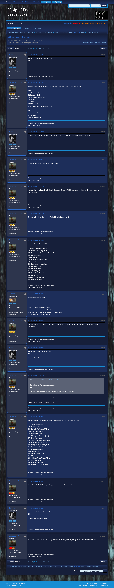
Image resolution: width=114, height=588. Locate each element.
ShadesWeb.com (20, 585)
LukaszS (12, 294)
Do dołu (10, 48)
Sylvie (82, 32)
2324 (31, 48)
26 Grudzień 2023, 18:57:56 (36, 347)
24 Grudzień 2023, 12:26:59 (36, 131)
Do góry (11, 561)
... (24, 48)
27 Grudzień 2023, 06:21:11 (35, 416)
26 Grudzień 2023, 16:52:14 (36, 320)
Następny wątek (100, 42)
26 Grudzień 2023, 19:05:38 (36, 375)
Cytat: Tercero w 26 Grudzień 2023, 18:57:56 (44, 380)
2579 (49, 48)
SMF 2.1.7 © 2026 (10, 583)
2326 (39, 48)
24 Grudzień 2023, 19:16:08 (36, 186)
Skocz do (76, 571)
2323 (27, 48)
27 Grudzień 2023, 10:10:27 (36, 481)
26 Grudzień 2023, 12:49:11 (35, 294)
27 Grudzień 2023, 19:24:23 (36, 536)
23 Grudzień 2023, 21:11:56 (35, 54)
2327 (43, 48)
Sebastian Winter (16, 82)
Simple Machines (20, 583)
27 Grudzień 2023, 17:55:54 (36, 508)
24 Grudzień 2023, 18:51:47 (36, 159)
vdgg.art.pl (76, 23)
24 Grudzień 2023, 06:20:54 (36, 82)
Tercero (12, 54)
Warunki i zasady (96, 583)
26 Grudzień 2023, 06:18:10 (36, 240)
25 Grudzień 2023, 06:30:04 (36, 213)
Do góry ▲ (105, 583)
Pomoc (89, 583)
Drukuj (103, 48)
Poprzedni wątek (88, 42)
